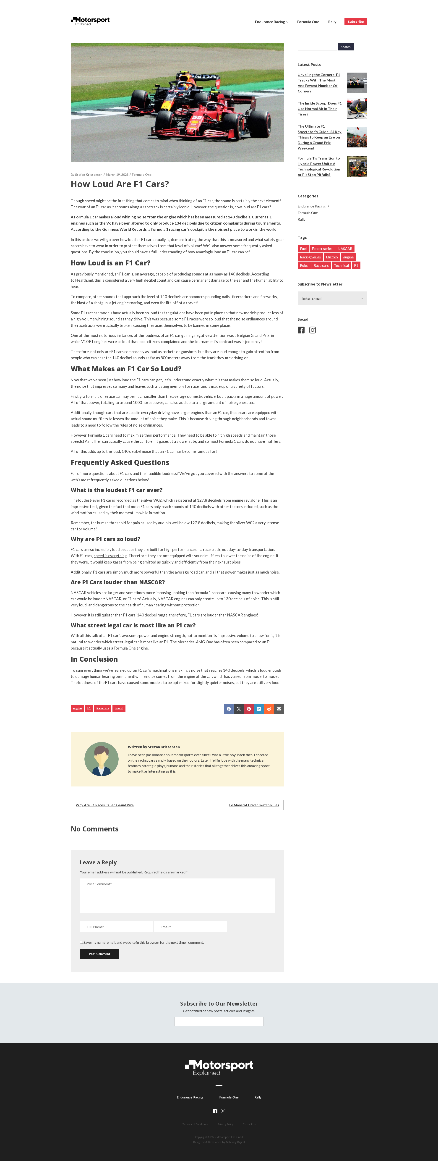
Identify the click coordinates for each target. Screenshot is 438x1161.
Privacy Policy (226, 1124)
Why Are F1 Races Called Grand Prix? (105, 805)
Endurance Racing (270, 21)
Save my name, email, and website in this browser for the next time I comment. (143, 942)
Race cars (102, 708)
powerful (151, 572)
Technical (341, 265)
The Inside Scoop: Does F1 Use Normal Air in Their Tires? (320, 108)
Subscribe (356, 21)
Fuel (303, 248)
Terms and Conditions (195, 1124)
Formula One (308, 21)
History (332, 257)
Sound (119, 708)
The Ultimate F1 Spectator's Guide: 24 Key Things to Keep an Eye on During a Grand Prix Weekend (320, 137)
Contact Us (249, 1124)
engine (77, 708)
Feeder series (322, 248)
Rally (332, 21)
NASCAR (345, 248)
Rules (304, 265)
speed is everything (110, 555)
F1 (89, 708)
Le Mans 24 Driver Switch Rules (254, 805)
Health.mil (84, 280)
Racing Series (310, 257)
